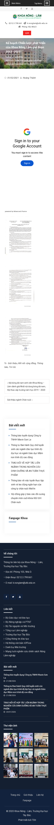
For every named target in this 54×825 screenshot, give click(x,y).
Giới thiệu (12, 363)
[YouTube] (20, 597)
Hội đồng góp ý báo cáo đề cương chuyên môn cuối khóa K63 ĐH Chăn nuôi (28, 498)
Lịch (27, 33)
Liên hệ (39, 795)
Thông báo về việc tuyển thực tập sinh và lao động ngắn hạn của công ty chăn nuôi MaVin (27, 484)
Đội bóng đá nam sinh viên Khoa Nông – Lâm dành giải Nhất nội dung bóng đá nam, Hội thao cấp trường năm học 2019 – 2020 (26, 386)
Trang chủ (15, 795)
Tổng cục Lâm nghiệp (16, 630)
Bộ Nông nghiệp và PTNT (18, 622)
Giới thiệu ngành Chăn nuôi (19, 400)
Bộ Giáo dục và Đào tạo (17, 617)
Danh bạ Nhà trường (15, 647)
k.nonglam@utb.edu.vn (37, 23)
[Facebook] (6, 597)
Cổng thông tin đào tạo (17, 638)
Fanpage (27, 800)
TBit (34, 820)
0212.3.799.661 (15, 23)
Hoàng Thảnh (29, 78)
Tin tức (12, 367)
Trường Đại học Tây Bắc (17, 634)
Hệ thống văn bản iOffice (18, 643)
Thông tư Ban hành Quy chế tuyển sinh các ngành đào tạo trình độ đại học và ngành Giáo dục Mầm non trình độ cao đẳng (25, 689)
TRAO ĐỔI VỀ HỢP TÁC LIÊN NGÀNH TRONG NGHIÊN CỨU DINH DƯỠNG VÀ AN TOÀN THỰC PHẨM (25, 705)
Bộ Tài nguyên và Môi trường (20, 626)
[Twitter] (13, 597)
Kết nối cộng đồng (27, 363)
